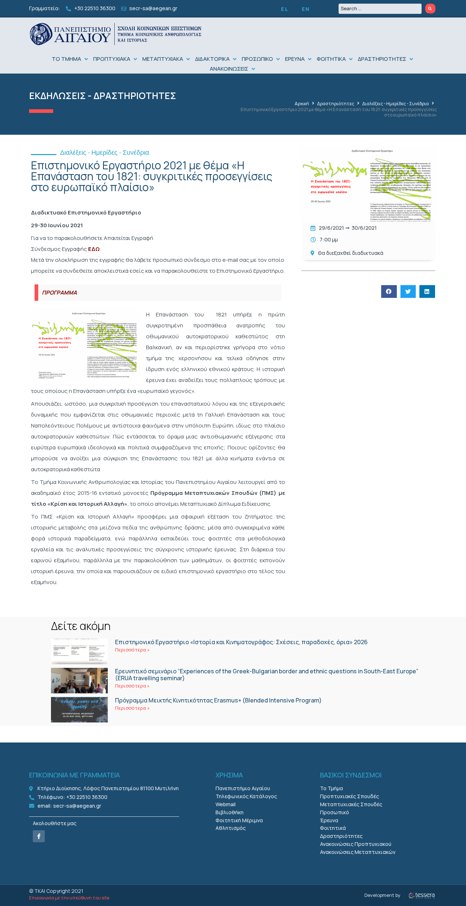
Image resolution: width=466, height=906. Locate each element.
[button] (70, 59)
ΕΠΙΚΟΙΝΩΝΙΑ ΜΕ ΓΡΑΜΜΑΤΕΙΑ (74, 775)
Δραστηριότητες (335, 103)
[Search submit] (430, 8)
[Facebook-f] (39, 836)
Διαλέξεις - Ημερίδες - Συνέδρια (395, 103)
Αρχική (302, 103)
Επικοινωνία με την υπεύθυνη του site (69, 898)
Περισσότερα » (132, 649)
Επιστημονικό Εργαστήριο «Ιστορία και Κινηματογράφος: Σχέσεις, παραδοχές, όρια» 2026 (241, 642)
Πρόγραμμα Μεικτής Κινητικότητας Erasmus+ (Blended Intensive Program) (218, 700)
